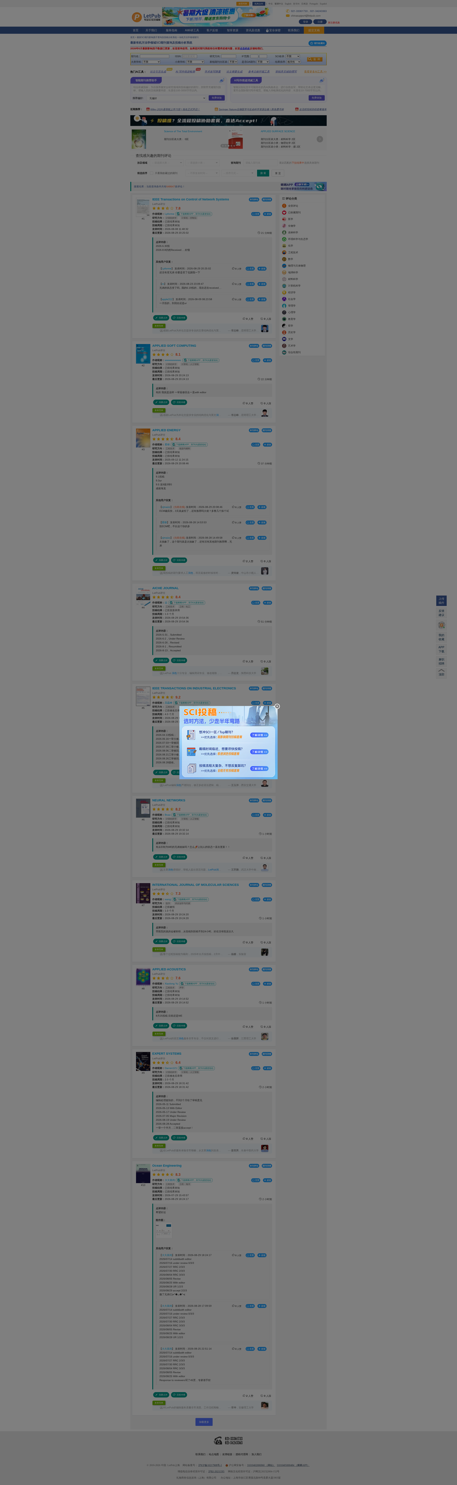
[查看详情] (228, 742)
